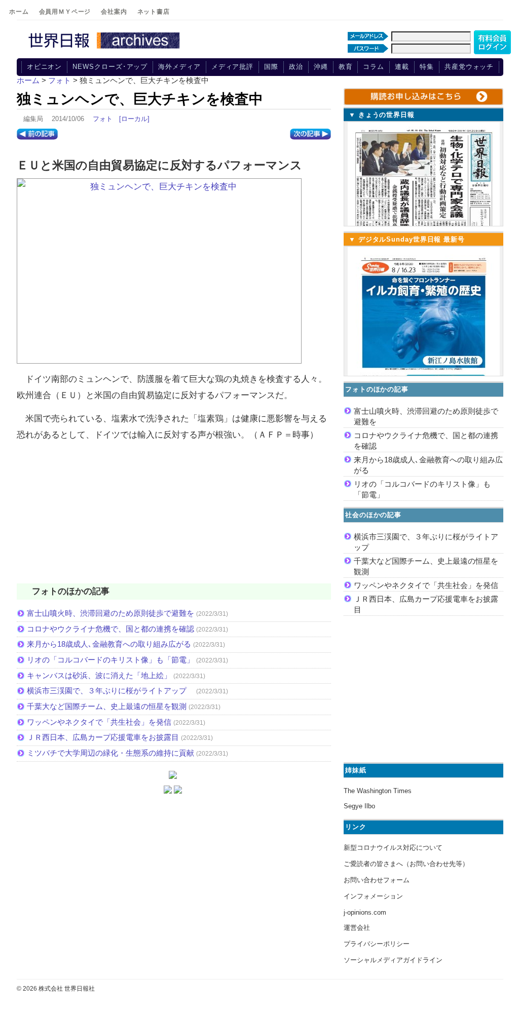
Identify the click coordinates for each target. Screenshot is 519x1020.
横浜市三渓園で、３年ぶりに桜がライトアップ (110, 690)
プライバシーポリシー (377, 944)
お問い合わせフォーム (377, 880)
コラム (373, 66)
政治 (296, 66)
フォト (103, 119)
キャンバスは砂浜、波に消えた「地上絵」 (99, 675)
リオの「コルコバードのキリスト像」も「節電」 (110, 659)
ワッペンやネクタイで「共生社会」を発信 (99, 722)
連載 (402, 66)
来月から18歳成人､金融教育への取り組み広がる (109, 644)
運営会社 (357, 927)
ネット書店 (153, 11)
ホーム (19, 11)
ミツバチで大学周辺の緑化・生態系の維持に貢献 (110, 753)
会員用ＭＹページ (65, 11)
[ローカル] (134, 119)
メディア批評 (232, 66)
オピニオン (44, 66)
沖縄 (321, 66)
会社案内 (114, 11)
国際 (271, 66)
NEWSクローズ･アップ (109, 66)
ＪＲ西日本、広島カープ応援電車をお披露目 (103, 737)
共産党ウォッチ (469, 66)
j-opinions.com (365, 912)
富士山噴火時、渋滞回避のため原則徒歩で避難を (110, 613)
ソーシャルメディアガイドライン (393, 960)
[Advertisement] (174, 518)
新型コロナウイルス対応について (393, 847)
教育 (346, 66)
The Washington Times (378, 791)
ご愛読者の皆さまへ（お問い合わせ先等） (406, 864)
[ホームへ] (105, 49)
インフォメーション (373, 896)
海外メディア (179, 66)
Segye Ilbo (359, 806)
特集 (427, 66)
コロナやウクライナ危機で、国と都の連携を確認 (110, 628)
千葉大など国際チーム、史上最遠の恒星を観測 (107, 706)
